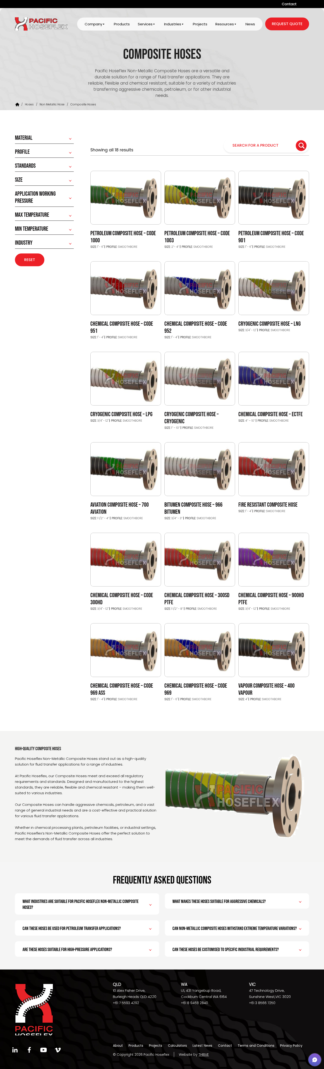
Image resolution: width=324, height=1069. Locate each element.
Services (145, 24)
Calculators (177, 1045)
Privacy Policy (291, 1045)
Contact (289, 3)
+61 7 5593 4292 (126, 1003)
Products (122, 24)
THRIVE (204, 1054)
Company (93, 24)
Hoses (29, 104)
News (250, 24)
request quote (287, 24)
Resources (224, 24)
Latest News (202, 1045)
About (118, 1045)
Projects (200, 24)
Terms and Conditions (256, 1045)
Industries (172, 24)
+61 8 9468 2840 (194, 1003)
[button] (315, 1060)
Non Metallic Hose (52, 104)
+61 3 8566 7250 (262, 1003)
